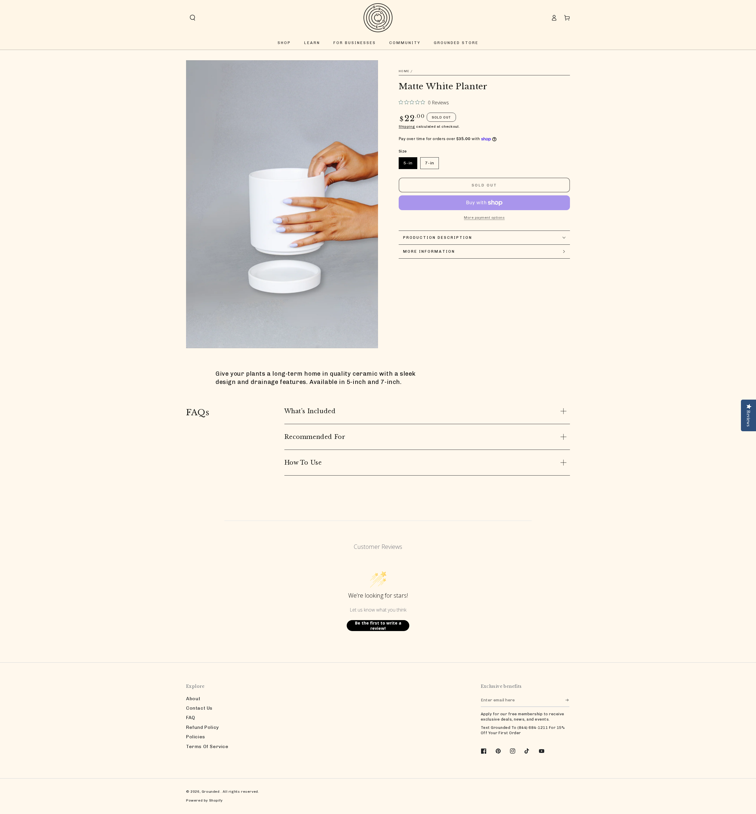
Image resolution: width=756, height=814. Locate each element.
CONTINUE (435, 449)
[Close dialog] (485, 335)
